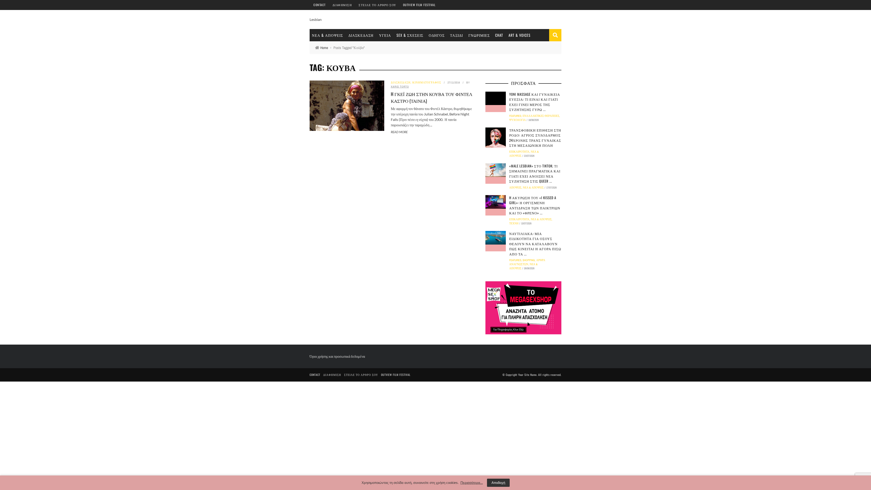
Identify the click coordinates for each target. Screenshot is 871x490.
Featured (515, 116)
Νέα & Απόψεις (327, 35)
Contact (319, 4)
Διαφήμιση (342, 4)
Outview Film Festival (419, 4)
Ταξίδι (456, 35)
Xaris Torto (400, 86)
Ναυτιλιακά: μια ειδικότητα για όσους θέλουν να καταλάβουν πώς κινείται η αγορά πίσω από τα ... (535, 243)
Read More (399, 132)
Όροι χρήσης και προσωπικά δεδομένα (337, 356)
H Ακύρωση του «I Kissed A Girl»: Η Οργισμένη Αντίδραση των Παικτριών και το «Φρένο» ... (534, 205)
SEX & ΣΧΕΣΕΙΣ (409, 35)
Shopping (529, 260)
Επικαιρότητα (519, 152)
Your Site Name (527, 375)
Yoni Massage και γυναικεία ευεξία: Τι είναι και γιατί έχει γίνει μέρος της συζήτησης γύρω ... (534, 102)
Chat (499, 35)
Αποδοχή (498, 483)
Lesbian (316, 19)
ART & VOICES (520, 35)
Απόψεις (515, 187)
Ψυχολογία (517, 120)
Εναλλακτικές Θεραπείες (541, 116)
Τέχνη (514, 223)
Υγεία (385, 35)
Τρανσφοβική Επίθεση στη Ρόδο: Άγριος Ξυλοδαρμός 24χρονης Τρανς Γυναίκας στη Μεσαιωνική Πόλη (535, 137)
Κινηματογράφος (426, 82)
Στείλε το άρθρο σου (377, 4)
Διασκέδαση (361, 35)
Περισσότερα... (471, 483)
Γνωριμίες (479, 35)
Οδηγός (437, 35)
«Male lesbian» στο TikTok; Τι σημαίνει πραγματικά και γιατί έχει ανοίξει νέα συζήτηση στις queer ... (534, 173)
